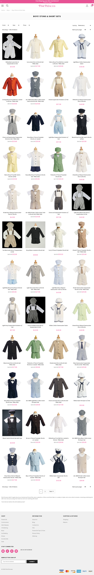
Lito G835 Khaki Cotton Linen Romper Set (82, 476)
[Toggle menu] (2, 6)
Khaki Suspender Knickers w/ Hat (58, 100)
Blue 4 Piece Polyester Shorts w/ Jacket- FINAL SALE (35, 476)
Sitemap (34, 536)
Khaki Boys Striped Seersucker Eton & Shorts (82, 175)
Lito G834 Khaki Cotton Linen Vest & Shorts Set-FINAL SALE (35, 213)
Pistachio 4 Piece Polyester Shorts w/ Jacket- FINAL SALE (35, 364)
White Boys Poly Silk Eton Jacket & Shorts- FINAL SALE (58, 439)
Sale (2, 541)
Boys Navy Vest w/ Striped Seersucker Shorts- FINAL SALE (12, 476)
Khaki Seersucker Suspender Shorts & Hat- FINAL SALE (81, 288)
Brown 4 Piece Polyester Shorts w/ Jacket (35, 439)
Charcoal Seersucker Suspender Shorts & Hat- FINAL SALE (12, 138)
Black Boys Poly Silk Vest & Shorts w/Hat (81, 138)
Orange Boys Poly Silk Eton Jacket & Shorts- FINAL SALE (12, 100)
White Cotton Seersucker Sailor (58, 325)
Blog (33, 522)
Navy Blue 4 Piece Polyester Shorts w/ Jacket (35, 138)
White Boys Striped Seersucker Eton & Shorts (82, 100)
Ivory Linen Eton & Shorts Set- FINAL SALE (35, 63)
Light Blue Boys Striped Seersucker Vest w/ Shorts (58, 288)
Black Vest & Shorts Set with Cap (12, 438)
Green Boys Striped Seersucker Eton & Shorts (81, 326)
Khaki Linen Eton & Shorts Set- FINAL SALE (58, 364)
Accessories (4, 539)
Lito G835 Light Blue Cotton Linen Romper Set (35, 401)
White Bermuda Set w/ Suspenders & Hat (12, 63)
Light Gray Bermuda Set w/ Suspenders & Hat (82, 213)
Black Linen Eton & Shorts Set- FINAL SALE (12, 364)
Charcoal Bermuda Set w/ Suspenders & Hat (35, 326)
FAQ (33, 528)
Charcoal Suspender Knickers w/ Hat (58, 213)
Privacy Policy (36, 533)
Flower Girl (4, 519)
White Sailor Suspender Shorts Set (59, 476)
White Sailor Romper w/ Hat (82, 401)
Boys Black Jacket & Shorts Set (35, 250)
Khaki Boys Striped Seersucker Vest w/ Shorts (12, 213)
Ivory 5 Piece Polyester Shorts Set (58, 250)
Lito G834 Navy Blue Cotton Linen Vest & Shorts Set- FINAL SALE (35, 100)
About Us (34, 519)
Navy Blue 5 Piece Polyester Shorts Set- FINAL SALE (12, 401)
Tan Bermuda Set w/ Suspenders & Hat (12, 251)
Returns (65, 522)
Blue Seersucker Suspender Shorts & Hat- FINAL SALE (81, 364)
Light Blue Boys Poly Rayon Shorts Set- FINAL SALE (12, 288)
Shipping (65, 519)
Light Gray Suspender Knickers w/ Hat (12, 326)
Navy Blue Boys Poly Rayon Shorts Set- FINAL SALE (35, 175)
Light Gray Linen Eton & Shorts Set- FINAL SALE (35, 288)
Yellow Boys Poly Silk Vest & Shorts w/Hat (12, 175)
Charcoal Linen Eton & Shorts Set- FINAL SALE (58, 401)
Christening (4, 528)
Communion (5, 522)
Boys (2, 530)
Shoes (3, 536)
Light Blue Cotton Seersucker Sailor (81, 63)
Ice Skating (4, 533)
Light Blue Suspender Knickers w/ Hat (58, 138)
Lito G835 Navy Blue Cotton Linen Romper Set (81, 439)
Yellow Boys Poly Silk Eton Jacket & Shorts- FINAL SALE (58, 63)
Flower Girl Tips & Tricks (38, 530)
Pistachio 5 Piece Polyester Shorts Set (59, 175)
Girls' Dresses (5, 525)
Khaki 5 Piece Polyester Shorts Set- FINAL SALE (82, 251)
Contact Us (35, 525)
